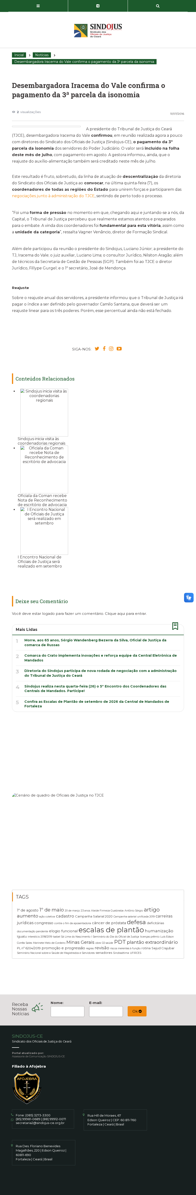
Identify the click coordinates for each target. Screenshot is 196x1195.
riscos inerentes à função (125, 948)
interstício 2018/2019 (40, 936)
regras (90, 948)
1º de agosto (27, 910)
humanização (159, 930)
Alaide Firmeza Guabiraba (107, 910)
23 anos (85, 910)
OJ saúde (107, 942)
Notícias (42, 55)
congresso (43, 923)
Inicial (19, 55)
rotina (146, 948)
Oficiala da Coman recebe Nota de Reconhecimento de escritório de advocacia (42, 500)
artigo (152, 909)
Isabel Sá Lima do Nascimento (71, 936)
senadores (104, 953)
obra (98, 942)
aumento (27, 916)
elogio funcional (63, 931)
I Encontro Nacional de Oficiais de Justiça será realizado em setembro (40, 561)
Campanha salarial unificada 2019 (134, 916)
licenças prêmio (149, 936)
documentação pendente (32, 931)
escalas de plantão (111, 930)
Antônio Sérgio (134, 910)
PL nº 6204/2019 (29, 948)
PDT (120, 942)
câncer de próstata (109, 923)
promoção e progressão (63, 948)
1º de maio (51, 910)
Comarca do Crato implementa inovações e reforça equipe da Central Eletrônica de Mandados (100, 657)
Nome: (57, 1002)
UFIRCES (135, 953)
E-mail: (95, 1002)
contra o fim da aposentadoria (72, 923)
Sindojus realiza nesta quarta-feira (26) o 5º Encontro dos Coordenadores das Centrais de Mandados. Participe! (95, 688)
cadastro (65, 915)
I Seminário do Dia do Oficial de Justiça (115, 936)
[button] (38, 6)
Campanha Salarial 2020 (94, 916)
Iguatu (22, 936)
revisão (102, 947)
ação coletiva (47, 916)
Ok (135, 1011)
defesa (136, 922)
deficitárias (155, 923)
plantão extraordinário (152, 942)
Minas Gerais (80, 942)
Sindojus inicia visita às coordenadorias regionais (41, 441)
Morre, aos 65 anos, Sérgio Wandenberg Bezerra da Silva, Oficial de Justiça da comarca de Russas (95, 642)
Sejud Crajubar (163, 948)
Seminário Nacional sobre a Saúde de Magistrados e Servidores (56, 953)
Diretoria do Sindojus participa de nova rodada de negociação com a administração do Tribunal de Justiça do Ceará (100, 673)
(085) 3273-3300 (37, 1115)
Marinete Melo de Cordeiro (49, 942)
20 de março (72, 910)
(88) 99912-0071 (54, 1119)
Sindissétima (121, 953)
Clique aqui (115, 613)
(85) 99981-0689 (28, 1119)
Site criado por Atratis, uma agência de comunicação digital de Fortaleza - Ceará (181, 1183)
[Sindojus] (98, 30)
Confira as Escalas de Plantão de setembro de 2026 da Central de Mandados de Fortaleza (96, 704)
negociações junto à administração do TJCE (53, 196)
